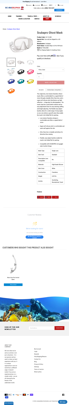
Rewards (36, 354)
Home (4, 29)
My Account (37, 349)
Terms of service (39, 369)
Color (38, 66)
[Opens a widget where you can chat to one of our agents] (62, 402)
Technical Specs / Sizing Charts (54, 89)
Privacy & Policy (38, 364)
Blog (35, 361)
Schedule (59, 10)
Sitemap (36, 367)
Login (35, 351)
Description (41, 89)
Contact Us (37, 359)
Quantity (39, 73)
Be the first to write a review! (34, 237)
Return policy (37, 372)
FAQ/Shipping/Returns (40, 356)
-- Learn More (43, 1)
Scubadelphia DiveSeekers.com (44, 401)
